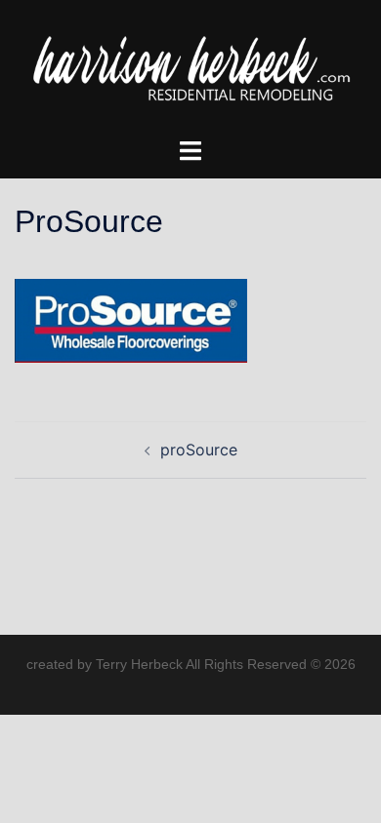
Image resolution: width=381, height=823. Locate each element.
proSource (198, 449)
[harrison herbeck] (190, 66)
